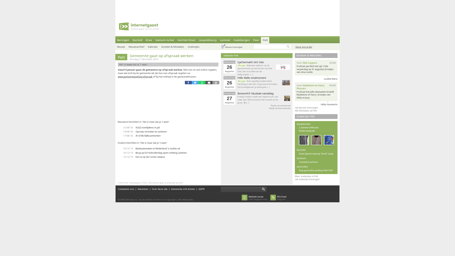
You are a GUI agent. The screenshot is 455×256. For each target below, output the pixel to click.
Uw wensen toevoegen (306, 107)
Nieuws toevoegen (234, 47)
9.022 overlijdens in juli (148, 127)
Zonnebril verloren (308, 162)
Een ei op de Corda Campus (150, 156)
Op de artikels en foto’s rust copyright (157, 199)
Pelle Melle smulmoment (251, 77)
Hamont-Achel (164, 40)
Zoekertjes (193, 46)
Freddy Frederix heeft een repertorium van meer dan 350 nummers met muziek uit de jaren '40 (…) (257, 99)
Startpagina (135, 182)
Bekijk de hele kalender (280, 108)
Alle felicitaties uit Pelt (306, 110)
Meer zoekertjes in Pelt (306, 176)
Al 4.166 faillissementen (148, 135)
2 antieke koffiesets (309, 127)
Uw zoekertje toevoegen (307, 179)
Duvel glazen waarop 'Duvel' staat (316, 153)
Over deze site (160, 189)
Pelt (265, 40)
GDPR (202, 189)
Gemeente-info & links (183, 189)
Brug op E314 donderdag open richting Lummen (161, 152)
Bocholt (137, 40)
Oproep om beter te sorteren (151, 131)
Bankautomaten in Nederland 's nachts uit (158, 148)
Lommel (225, 40)
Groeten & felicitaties (172, 46)
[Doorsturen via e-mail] (208, 82)
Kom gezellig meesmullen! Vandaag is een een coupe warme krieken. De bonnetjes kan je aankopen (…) (257, 84)
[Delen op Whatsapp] (202, 82)
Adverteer (143, 189)
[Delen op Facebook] (188, 82)
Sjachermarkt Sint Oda (250, 62)
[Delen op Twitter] (195, 82)
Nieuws (121, 46)
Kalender (153, 46)
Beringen (123, 40)
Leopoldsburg (207, 40)
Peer (256, 40)
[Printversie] (215, 82)
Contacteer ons (126, 189)
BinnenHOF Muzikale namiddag (255, 93)
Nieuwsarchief (136, 46)
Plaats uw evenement (281, 105)
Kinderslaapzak (307, 130)
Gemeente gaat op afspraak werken (162, 55)
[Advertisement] (227, 8)
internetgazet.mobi (258, 198)
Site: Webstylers (186, 199)
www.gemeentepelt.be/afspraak (135, 76)
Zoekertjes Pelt (305, 116)
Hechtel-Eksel (186, 40)
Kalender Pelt (231, 55)
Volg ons (281, 198)
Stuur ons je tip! (303, 47)
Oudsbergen (242, 40)
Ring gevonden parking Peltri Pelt (316, 170)
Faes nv (133, 199)
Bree (149, 40)
